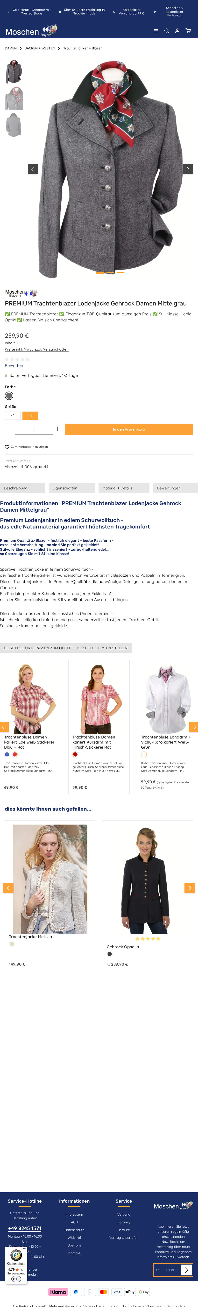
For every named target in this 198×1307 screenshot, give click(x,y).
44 (30, 415)
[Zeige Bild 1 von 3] (100, 273)
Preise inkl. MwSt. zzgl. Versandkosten (37, 349)
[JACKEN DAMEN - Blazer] (22, 293)
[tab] (22, 488)
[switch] (16, 1279)
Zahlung (123, 1222)
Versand (123, 1214)
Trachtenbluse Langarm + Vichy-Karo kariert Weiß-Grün (166, 742)
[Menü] (156, 30)
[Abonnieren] (186, 1270)
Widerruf (74, 1237)
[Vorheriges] (33, 169)
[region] (99, 169)
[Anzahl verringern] (10, 429)
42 (12, 415)
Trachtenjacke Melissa (30, 936)
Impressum (74, 1214)
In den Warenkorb (129, 429)
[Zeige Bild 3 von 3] (120, 273)
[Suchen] (166, 30)
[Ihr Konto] (177, 30)
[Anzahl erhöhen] (58, 429)
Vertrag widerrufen (123, 1237)
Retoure (124, 1230)
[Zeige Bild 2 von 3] (110, 273)
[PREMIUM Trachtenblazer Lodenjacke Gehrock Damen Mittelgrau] (110, 169)
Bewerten (14, 365)
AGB (74, 1222)
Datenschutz (74, 1230)
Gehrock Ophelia (123, 946)
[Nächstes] (188, 169)
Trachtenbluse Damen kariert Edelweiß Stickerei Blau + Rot (29, 742)
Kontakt (74, 1253)
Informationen (74, 1201)
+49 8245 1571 (24, 1228)
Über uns (74, 1245)
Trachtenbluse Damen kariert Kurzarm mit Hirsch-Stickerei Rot (93, 742)
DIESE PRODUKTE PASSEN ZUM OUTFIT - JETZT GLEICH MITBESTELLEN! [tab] (66, 648)
